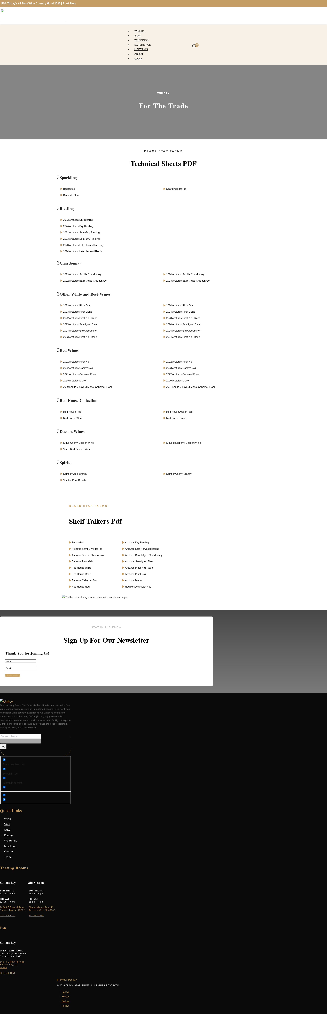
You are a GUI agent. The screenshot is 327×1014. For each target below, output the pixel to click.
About (138, 53)
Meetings (141, 49)
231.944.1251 (7, 973)
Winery (139, 30)
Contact (9, 851)
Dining (8, 835)
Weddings (141, 40)
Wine (7, 818)
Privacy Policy (67, 980)
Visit (7, 824)
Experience (142, 44)
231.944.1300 (36, 915)
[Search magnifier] (3, 746)
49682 (3, 967)
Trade (8, 856)
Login (138, 58)
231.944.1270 (7, 915)
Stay (137, 35)
